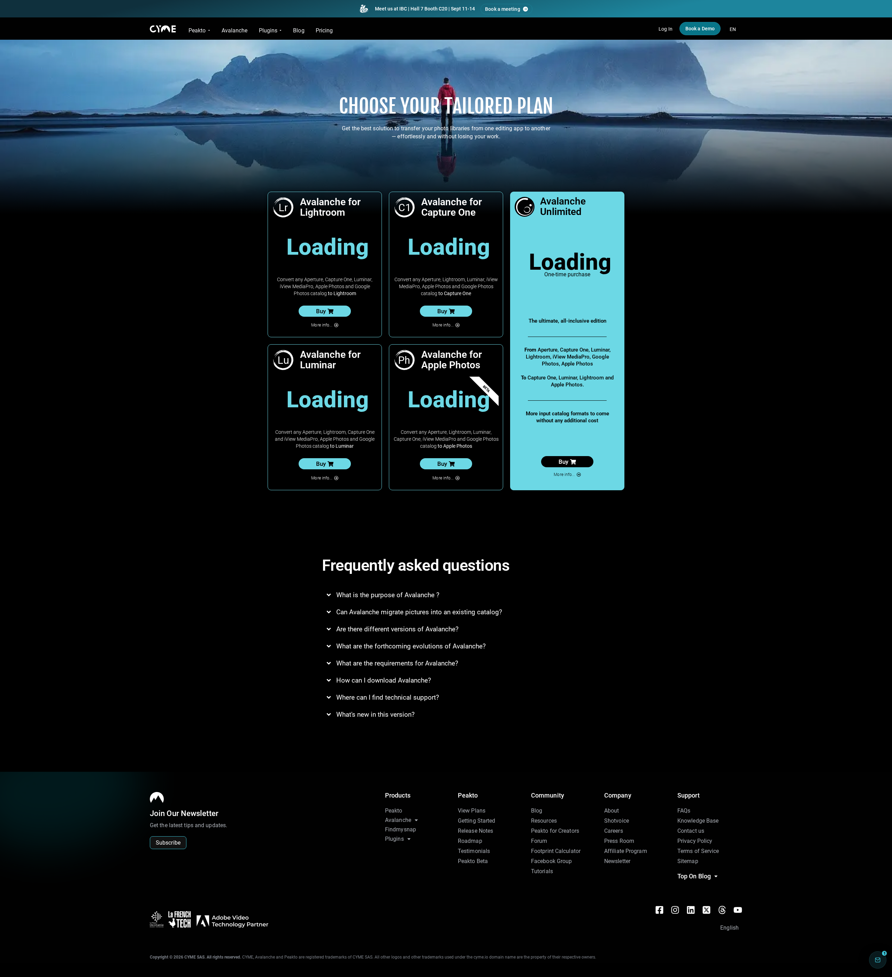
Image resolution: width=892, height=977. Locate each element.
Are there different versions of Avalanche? (397, 629)
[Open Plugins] (280, 30)
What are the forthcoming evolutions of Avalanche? (411, 646)
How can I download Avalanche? (383, 680)
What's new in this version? (375, 714)
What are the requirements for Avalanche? (397, 663)
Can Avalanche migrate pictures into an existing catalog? (419, 612)
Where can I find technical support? (387, 697)
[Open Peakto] (209, 30)
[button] (325, 311)
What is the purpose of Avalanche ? (387, 595)
